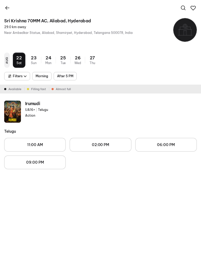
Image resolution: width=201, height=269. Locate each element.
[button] (193, 8)
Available (14, 89)
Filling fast (38, 89)
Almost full (63, 89)
